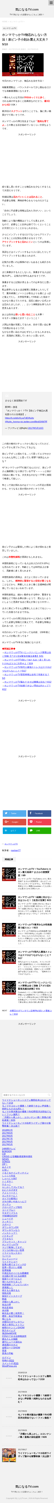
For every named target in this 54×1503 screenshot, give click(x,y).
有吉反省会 (7, 1307)
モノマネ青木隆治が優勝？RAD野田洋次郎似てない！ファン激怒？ (35, 1416)
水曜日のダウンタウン (13, 1322)
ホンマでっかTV (11, 844)
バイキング (7, 1236)
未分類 (5, 1310)
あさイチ (6, 1167)
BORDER (7, 1151)
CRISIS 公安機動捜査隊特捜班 (17, 1156)
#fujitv (31, 418)
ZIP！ (5, 1164)
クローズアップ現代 (12, 1207)
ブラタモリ (7, 1239)
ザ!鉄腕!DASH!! (9, 1216)
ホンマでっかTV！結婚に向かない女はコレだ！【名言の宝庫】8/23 (35, 898)
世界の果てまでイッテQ (14, 1264)
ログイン (6, 1357)
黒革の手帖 (7, 1353)
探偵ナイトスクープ (12, 1296)
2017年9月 (7, 1133)
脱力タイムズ (8, 1330)
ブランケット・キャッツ (14, 1241)
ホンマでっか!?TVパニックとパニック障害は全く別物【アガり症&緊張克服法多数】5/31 (35, 985)
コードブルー (8, 1210)
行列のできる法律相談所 (14, 1336)
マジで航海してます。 (13, 1247)
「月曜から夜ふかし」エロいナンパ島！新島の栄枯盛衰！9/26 (34, 1435)
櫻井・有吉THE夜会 (12, 1316)
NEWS (5, 1159)
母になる (6, 1319)
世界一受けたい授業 (12, 1267)
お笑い (5, 1170)
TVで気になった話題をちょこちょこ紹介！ (27, 1492)
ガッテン (6, 1204)
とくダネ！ (7, 1181)
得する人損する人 (11, 1290)
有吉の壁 (6, 1305)
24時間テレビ (9, 1149)
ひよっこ (6, 1184)
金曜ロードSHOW (11, 1347)
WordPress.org (9, 1366)
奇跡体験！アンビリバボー (15, 1284)
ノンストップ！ (10, 1233)
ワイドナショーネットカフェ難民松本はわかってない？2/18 (34, 1377)
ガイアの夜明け (10, 1198)
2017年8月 (7, 1136)
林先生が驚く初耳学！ (13, 1313)
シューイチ (7, 1219)
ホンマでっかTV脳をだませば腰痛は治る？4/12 (27, 682)
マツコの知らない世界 (13, 1250)
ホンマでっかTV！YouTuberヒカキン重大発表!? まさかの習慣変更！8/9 (34, 872)
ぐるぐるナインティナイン (15, 1173)
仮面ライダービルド (12, 1279)
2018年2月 (7, 1130)
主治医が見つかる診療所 (14, 1276)
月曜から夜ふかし (11, 1302)
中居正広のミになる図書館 (15, 1273)
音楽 (4, 1350)
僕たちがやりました (12, 1282)
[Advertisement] (25, 162)
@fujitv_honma (12, 422)
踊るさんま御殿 (10, 1339)
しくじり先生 (8, 1176)
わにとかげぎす (10, 1190)
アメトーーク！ (10, 1193)
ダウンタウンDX (10, 1227)
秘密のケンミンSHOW (13, 1327)
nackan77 (16, 850)
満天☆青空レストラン (13, 1325)
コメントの (10, 1363)
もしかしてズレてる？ (13, 1187)
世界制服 (6, 1270)
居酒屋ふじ (7, 1287)
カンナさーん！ (10, 1196)
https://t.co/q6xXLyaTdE (16, 418)
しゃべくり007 (9, 1178)
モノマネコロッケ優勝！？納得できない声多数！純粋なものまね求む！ (34, 1398)
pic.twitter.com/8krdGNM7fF (33, 422)
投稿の (8, 1360)
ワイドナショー (10, 1262)
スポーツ (6, 1224)
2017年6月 (7, 1141)
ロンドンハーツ (10, 1259)
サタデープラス (10, 1213)
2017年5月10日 (35, 428)
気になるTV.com (27, 9)
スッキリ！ (7, 1221)
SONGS (6, 1162)
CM (4, 1154)
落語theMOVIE (9, 1333)
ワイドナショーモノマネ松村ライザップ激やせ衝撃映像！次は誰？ (34, 1454)
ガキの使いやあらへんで (14, 1201)
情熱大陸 (6, 1293)
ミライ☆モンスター (12, 1253)
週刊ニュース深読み (12, 1342)
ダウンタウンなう (11, 1230)
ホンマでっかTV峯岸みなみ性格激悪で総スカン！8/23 (35, 926)
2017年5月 (7, 1144)
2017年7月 (7, 1139)
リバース (6, 1256)
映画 (4, 1299)
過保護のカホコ (10, 1345)
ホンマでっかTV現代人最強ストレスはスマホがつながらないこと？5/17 (35, 955)
